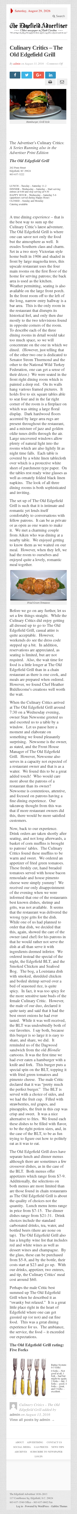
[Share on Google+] (39, 75)
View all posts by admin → (32, 1420)
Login (39, 1456)
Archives (21, 1451)
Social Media (22, 1447)
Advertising (35, 1442)
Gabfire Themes (59, 1506)
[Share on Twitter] (27, 75)
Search (60, 16)
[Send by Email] (61, 82)
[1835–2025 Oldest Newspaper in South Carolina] (38, 28)
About (19, 1442)
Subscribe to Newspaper (46, 1451)
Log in (19, 1506)
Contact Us (54, 1442)
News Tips (57, 1447)
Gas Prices (41, 1447)
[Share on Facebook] (15, 75)
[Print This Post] (49, 82)
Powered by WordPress (37, 1506)
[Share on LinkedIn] (51, 75)
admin (17, 63)
